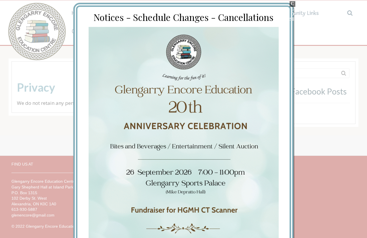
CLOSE (292, 4)
